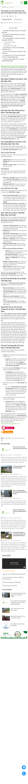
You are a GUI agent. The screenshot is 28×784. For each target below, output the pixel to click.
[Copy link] (2, 16)
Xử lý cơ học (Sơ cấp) (9, 42)
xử (11, 438)
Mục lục (13, 28)
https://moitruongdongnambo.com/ (10, 423)
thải (18, 438)
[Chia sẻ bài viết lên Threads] (15, 16)
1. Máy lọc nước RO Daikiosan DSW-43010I (13, 574)
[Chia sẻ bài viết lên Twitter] (7, 16)
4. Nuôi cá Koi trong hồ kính (9, 585)
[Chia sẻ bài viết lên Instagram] (13, 16)
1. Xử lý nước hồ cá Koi (8, 571)
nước (16, 438)
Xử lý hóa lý (7, 44)
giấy (2, 440)
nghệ (9, 438)
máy (23, 438)
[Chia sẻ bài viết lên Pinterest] (10, 16)
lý (13, 438)
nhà (21, 438)
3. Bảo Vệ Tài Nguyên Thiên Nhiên (11, 582)
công (6, 438)
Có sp (21, 1)
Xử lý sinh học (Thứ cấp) (10, 45)
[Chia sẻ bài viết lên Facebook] (5, 16)
